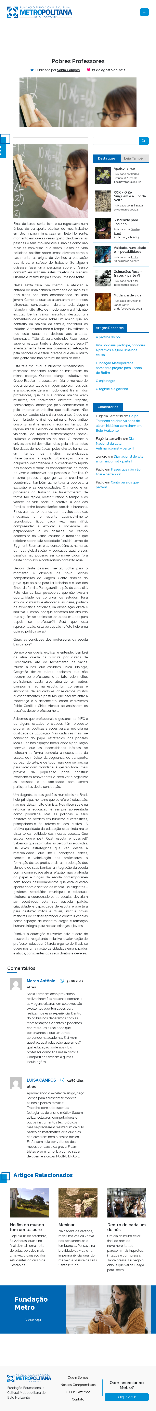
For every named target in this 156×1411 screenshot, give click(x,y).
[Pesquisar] (144, 141)
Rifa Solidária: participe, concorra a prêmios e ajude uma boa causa (120, 350)
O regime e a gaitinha (112, 389)
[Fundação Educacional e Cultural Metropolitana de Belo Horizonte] (39, 12)
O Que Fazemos (78, 1392)
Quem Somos (78, 1377)
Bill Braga (137, 205)
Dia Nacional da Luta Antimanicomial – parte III (115, 443)
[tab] (107, 158)
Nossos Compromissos (78, 1385)
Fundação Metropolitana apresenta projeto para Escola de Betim (119, 368)
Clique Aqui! (33, 1320)
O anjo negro (105, 381)
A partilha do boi (108, 337)
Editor (134, 257)
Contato (78, 1399)
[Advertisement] (81, 38)
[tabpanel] (121, 240)
